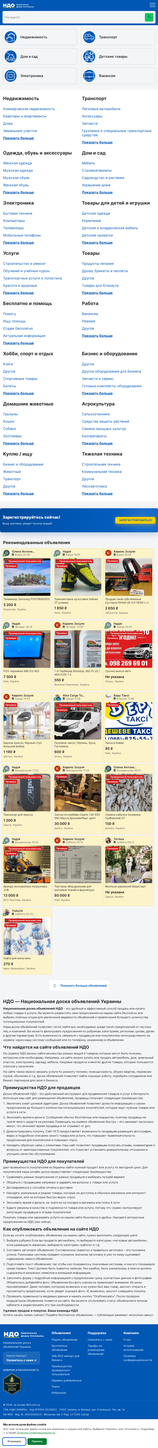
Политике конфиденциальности (36, 1432)
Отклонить (14, 1441)
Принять (37, 1441)
